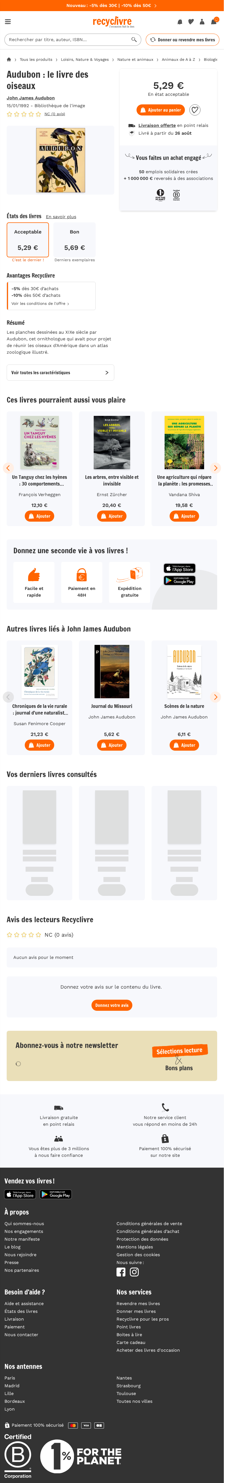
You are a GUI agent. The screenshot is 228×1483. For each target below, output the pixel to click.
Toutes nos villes (134, 1401)
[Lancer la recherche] (134, 39)
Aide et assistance (24, 1303)
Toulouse (126, 1393)
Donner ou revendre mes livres (186, 40)
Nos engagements (23, 1231)
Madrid (11, 1385)
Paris (9, 1378)
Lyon (9, 1409)
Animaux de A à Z (178, 59)
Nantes (124, 1378)
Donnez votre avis (111, 1005)
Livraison (14, 1319)
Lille (9, 1393)
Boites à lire (129, 1334)
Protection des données (142, 1239)
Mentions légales (135, 1247)
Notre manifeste (22, 1239)
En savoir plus (61, 216)
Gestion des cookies (138, 1254)
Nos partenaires (21, 1270)
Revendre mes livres (138, 1303)
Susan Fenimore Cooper (40, 723)
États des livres (21, 1311)
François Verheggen (40, 494)
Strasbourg (129, 1385)
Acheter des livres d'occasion (148, 1350)
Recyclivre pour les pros (143, 1319)
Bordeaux (14, 1401)
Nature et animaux (135, 59)
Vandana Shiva (184, 494)
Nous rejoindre (20, 1254)
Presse (11, 1262)
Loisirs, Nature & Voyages (85, 59)
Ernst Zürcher (112, 494)
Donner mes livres (136, 1311)
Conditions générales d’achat (148, 1231)
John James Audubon (31, 97)
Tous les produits (36, 59)
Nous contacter (21, 1334)
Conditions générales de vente (149, 1223)
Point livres (129, 1326)
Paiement (14, 1326)
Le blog (12, 1247)
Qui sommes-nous (24, 1223)
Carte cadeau (131, 1342)
